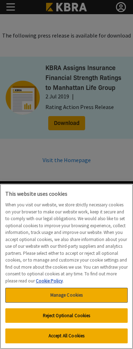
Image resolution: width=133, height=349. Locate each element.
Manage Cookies (66, 295)
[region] (66, 266)
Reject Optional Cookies (66, 316)
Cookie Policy (49, 281)
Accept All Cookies (66, 336)
